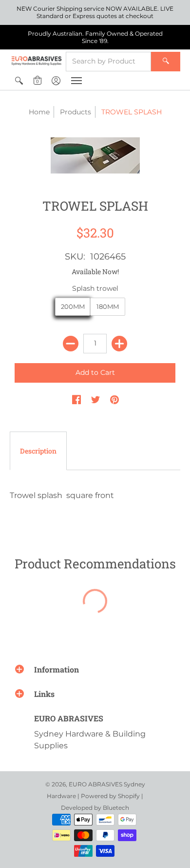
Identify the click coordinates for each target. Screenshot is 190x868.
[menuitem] (19, 80)
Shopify (129, 796)
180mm (107, 306)
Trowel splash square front (62, 495)
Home (39, 112)
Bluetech (116, 807)
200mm (73, 306)
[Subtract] (70, 343)
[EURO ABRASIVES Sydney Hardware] (36, 60)
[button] (19, 80)
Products (75, 112)
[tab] (38, 451)
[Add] (119, 343)
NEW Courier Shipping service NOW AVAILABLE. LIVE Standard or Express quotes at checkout (95, 12)
